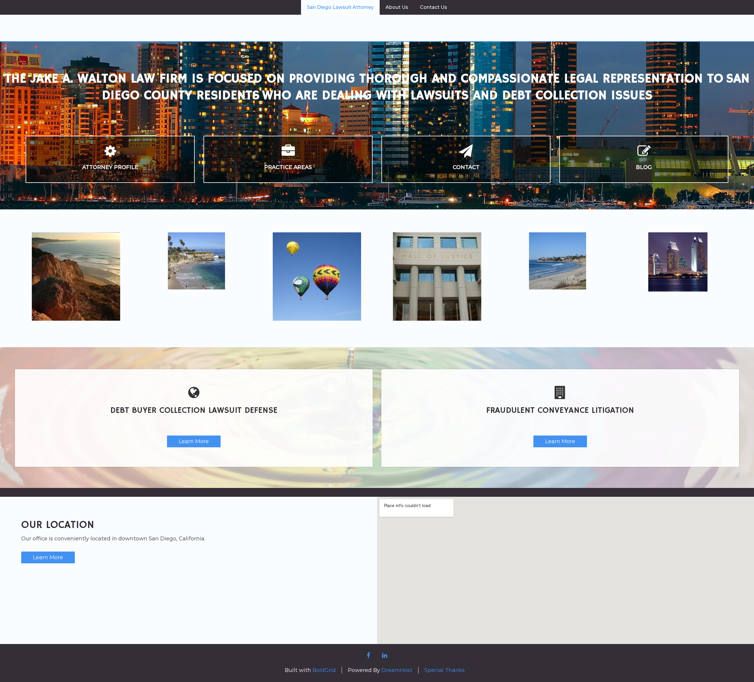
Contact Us (433, 7)
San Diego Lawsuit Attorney (340, 7)
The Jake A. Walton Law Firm (377, 27)
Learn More (194, 441)
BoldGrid (324, 670)
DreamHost (396, 670)
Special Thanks (444, 670)
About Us (397, 7)
